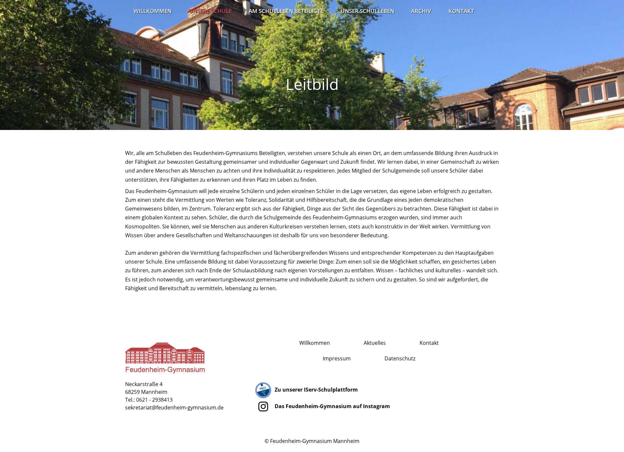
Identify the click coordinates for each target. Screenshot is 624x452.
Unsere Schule (210, 11)
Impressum (337, 358)
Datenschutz (399, 358)
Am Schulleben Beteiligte (286, 11)
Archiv (421, 11)
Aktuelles (375, 342)
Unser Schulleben (367, 11)
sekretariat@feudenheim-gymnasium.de (174, 407)
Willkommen (153, 11)
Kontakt (461, 11)
